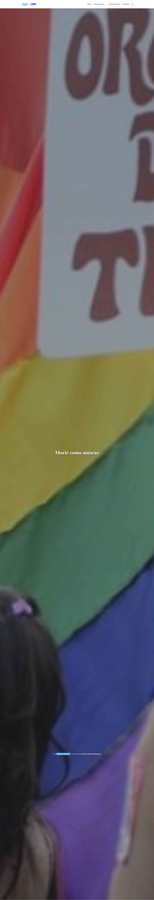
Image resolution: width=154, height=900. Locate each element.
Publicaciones (99, 4)
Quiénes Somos (114, 4)
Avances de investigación (91, 754)
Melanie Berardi (63, 754)
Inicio (89, 4)
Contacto (126, 4)
